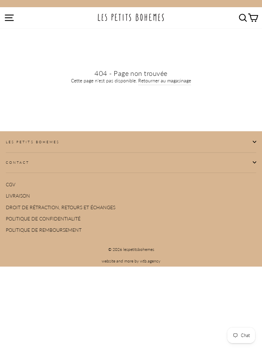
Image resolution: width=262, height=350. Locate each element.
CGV (10, 184)
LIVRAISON (18, 196)
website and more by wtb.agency (131, 261)
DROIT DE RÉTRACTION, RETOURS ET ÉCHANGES (60, 207)
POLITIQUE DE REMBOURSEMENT (44, 230)
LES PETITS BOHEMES (32, 142)
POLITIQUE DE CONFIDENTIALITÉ (43, 218)
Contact (17, 162)
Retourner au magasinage (164, 80)
